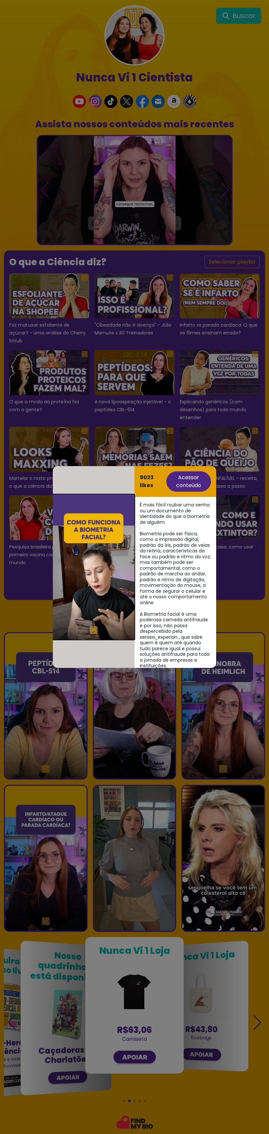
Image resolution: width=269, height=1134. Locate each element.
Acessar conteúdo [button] (188, 481)
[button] (93, 567)
